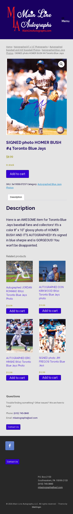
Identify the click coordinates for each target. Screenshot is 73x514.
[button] (61, 64)
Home (9, 47)
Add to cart (17, 174)
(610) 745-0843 (21, 413)
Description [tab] (16, 197)
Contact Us (13, 427)
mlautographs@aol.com (25, 418)
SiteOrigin (36, 507)
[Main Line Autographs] (29, 19)
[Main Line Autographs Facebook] (9, 445)
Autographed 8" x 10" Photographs (31, 47)
